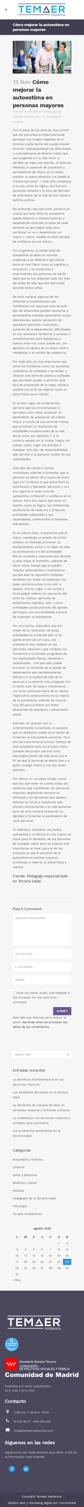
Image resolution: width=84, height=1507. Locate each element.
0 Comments (52, 116)
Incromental (67, 1503)
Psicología (49, 111)
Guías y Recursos (25, 1175)
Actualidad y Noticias (27, 1159)
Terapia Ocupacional (27, 1214)
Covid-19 (18, 1167)
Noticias (18, 1190)
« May (17, 1280)
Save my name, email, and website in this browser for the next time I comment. (41, 997)
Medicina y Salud (24, 1183)
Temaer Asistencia (26, 116)
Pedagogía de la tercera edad (34, 1198)
